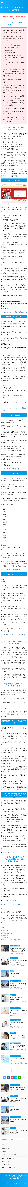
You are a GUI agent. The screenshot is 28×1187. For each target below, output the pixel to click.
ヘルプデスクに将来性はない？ (18, 1035)
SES (19, 975)
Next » (17, 1070)
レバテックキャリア (10, 900)
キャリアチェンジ (22, 951)
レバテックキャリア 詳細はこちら (15, 312)
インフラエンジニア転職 (14, 1181)
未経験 (22, 965)
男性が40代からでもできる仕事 (10, 940)
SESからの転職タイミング (17, 973)
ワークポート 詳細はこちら (13, 570)
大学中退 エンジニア (7, 933)
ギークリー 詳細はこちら (12, 469)
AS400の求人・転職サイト (9, 931)
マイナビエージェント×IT (12, 904)
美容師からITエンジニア (8, 935)
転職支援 (16, 1050)
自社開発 (20, 1027)
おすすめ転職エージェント (21, 1063)
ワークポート (8, 908)
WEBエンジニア (21, 964)
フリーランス (21, 1001)
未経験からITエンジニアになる (16, 953)
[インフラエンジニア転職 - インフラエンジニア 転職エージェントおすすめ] (15, 1077)
